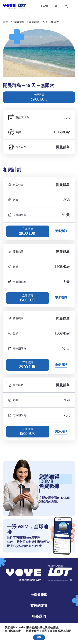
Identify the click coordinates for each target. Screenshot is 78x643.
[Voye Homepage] (14, 6)
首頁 (5, 22)
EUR (56, 6)
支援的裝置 (39, 605)
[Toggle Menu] (72, 6)
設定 (18, 631)
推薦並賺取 (39, 594)
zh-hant (42, 6)
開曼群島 (19, 22)
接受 (39, 637)
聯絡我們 (39, 616)
